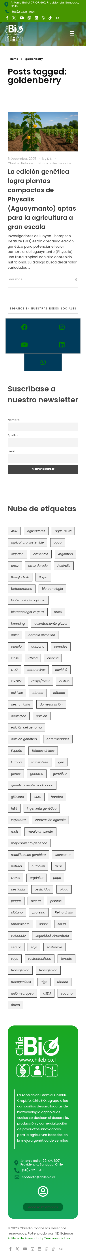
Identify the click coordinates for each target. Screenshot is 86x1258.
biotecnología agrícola (28, 600)
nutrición (38, 866)
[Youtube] (24, 345)
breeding (18, 623)
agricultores (36, 531)
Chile (15, 658)
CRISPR (16, 681)
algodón (17, 554)
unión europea (22, 993)
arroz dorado (38, 565)
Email (11, 451)
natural (16, 866)
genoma (36, 773)
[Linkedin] (61, 345)
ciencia (52, 658)
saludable (18, 935)
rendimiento (20, 924)
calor (15, 635)
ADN (14, 531)
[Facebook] (24, 327)
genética (60, 773)
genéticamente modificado (32, 785)
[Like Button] (72, 279)
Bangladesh (20, 577)
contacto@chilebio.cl (38, 1177)
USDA (47, 993)
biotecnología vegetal (27, 612)
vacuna (67, 993)
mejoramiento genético (29, 843)
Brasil (58, 612)
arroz (15, 565)
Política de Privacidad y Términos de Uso (39, 1238)
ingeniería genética (41, 808)
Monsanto (63, 855)
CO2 (14, 670)
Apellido (13, 435)
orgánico (36, 878)
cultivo (64, 681)
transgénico (48, 970)
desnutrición (20, 704)
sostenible (54, 947)
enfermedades (58, 739)
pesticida (18, 889)
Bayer (43, 577)
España (16, 750)
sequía (16, 947)
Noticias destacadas (55, 163)
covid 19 (61, 670)
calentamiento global (50, 623)
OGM (58, 866)
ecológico (18, 716)
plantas (56, 901)
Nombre (14, 420)
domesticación (51, 704)
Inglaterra (18, 820)
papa (57, 878)
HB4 (14, 808)
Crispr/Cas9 (40, 681)
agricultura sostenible (27, 542)
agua (58, 542)
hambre (57, 797)
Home (14, 59)
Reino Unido (64, 912)
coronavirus (36, 670)
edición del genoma (26, 727)
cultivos (17, 693)
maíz (14, 831)
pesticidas (42, 889)
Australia (63, 565)
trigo (44, 982)
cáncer (37, 693)
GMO (37, 797)
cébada (59, 693)
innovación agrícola (50, 820)
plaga (64, 889)
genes (16, 773)
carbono (37, 646)
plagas (16, 901)
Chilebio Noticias (21, 163)
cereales (60, 646)
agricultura (63, 531)
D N (50, 158)
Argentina (65, 554)
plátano (17, 912)
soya (14, 958)
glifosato (17, 797)
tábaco (62, 982)
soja (34, 947)
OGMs (15, 878)
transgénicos (21, 982)
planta (36, 901)
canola (16, 646)
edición (41, 716)
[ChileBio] (17, 33)
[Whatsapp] (43, 362)
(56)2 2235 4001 (23, 12)
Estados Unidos (43, 750)
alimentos (40, 554)
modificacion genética (28, 855)
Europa (16, 762)
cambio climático (41, 635)
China (32, 658)
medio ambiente (40, 831)
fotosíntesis (40, 762)
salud (62, 924)
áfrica (15, 1005)
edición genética (24, 739)
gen (61, 762)
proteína (38, 912)
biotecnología (52, 588)
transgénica (20, 970)
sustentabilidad (39, 958)
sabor (43, 924)
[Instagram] (61, 327)
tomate (66, 958)
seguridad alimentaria (52, 935)
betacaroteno (21, 588)
